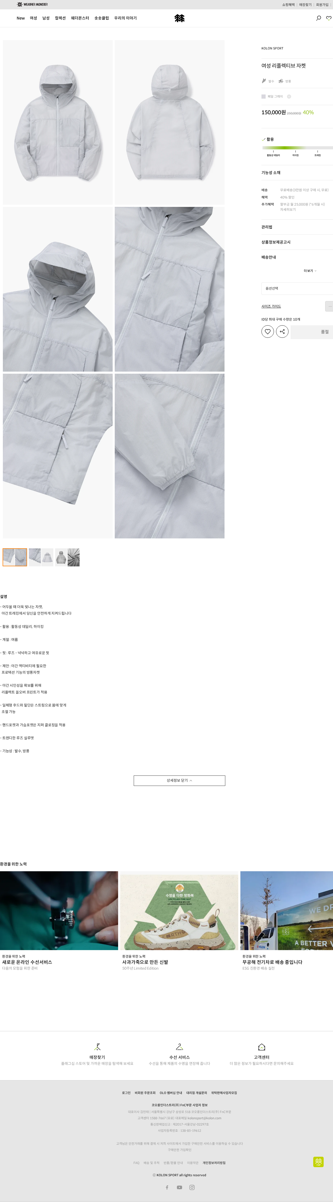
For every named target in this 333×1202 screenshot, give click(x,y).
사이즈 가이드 (271, 306)
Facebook (167, 1187)
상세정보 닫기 (177, 780)
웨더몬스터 (80, 18)
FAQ (136, 1163)
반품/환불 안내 (173, 1163)
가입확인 (185, 1150)
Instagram (192, 1187)
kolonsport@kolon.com (204, 1118)
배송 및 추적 (151, 1163)
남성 (46, 18)
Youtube (179, 1187)
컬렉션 (60, 18)
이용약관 (192, 1163)
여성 (33, 18)
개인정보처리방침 (214, 1163)
